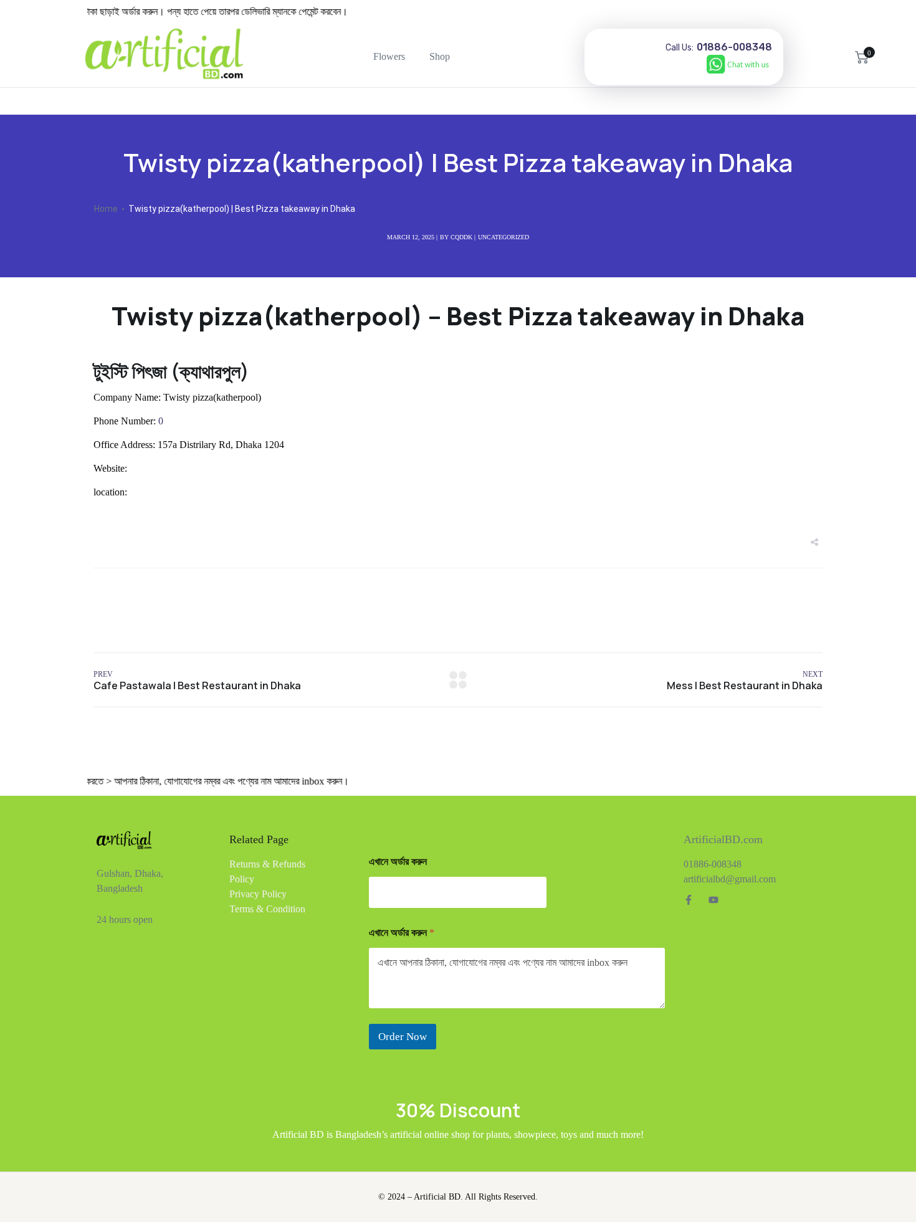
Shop (439, 56)
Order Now (402, 1037)
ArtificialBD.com (723, 839)
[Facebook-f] (689, 900)
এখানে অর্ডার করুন (398, 861)
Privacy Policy (258, 894)
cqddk (461, 237)
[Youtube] (713, 900)
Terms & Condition (267, 909)
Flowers (389, 56)
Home (106, 209)
